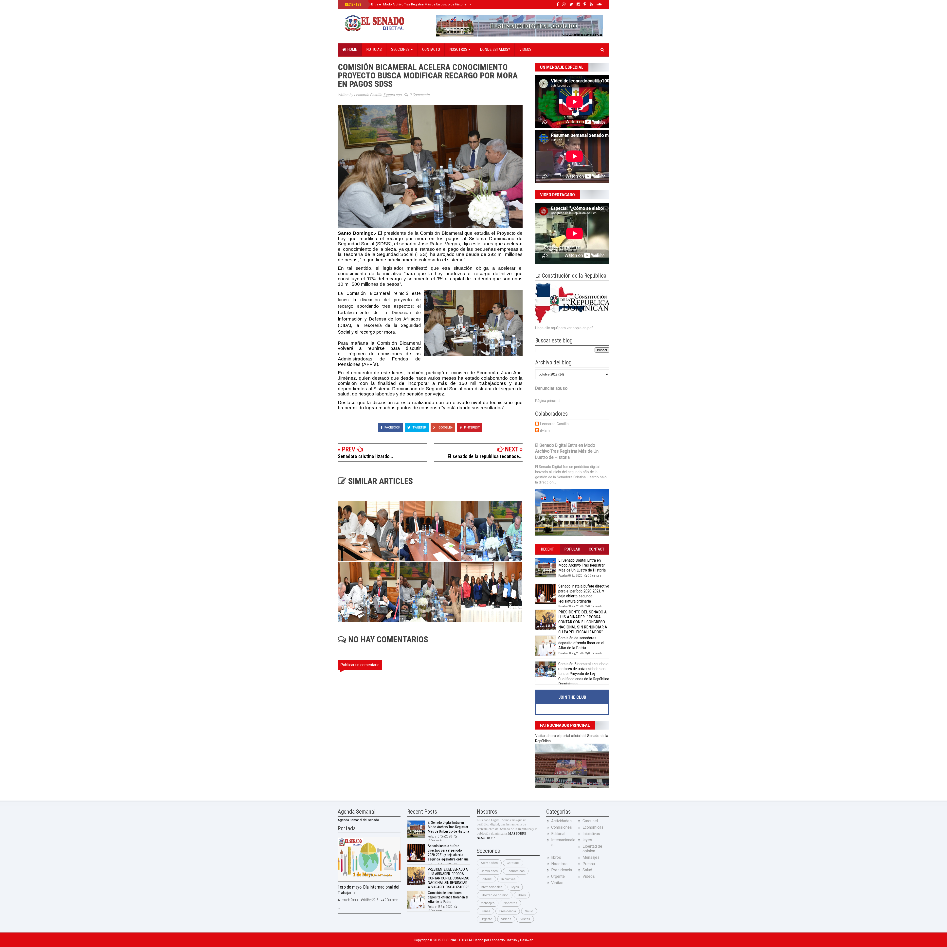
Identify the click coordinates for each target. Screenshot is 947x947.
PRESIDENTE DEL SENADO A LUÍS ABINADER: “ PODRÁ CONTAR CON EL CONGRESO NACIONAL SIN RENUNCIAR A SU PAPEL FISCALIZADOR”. (582, 622)
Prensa (485, 911)
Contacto (431, 49)
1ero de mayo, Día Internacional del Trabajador (368, 889)
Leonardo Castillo (554, 424)
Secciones (401, 49)
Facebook (392, 427)
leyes (515, 887)
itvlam (545, 430)
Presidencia (507, 911)
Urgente (486, 919)
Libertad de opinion (495, 895)
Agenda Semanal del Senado (358, 820)
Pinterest (471, 427)
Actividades (489, 863)
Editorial (486, 879)
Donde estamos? (495, 49)
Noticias (374, 49)
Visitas (525, 919)
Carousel (513, 863)
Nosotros (458, 49)
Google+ (445, 427)
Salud (529, 911)
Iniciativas (508, 879)
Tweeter (419, 427)
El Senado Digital (458, 940)
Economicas (516, 871)
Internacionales (491, 887)
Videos (525, 49)
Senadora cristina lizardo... (365, 456)
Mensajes (487, 903)
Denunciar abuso (551, 388)
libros (522, 895)
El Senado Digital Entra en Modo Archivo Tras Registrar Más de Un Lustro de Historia (405, 4)
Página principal (547, 400)
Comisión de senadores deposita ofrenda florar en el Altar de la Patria (581, 642)
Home (351, 49)
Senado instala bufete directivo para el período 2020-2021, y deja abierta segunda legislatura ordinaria (583, 594)
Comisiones (489, 871)
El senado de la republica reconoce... (485, 456)
